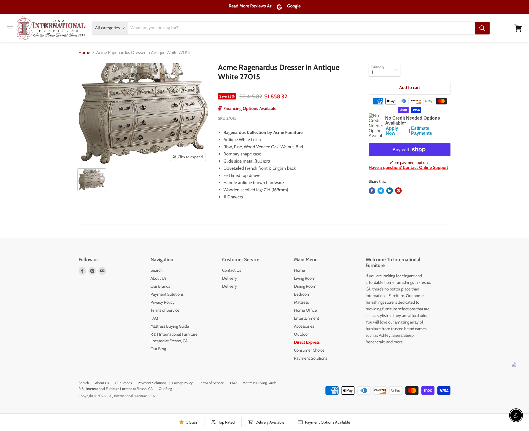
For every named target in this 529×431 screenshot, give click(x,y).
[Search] (482, 28)
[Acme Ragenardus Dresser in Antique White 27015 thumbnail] (92, 180)
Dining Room (305, 286)
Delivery (229, 278)
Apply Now (392, 131)
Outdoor (301, 334)
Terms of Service (164, 310)
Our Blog (158, 348)
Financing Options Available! (249, 108)
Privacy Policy (162, 302)
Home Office (305, 310)
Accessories (304, 326)
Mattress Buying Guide (169, 326)
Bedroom (302, 294)
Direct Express (307, 342)
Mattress (301, 302)
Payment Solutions (166, 294)
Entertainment (306, 318)
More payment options (409, 162)
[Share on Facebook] (372, 190)
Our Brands (160, 286)
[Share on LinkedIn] (389, 190)
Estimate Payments (421, 131)
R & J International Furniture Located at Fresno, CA (116, 388)
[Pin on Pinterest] (398, 190)
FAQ (154, 318)
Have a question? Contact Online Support (408, 167)
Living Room (304, 278)
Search (156, 270)
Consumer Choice (309, 350)
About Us (158, 278)
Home (84, 52)
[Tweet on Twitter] (380, 190)
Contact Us (231, 270)
